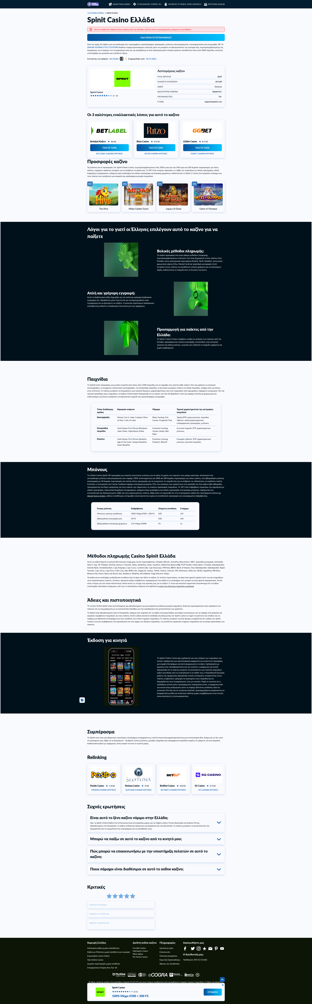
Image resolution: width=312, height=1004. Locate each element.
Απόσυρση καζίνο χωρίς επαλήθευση (103, 948)
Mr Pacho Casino (140, 957)
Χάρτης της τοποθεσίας (169, 963)
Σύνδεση (213, 992)
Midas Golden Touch (138, 208)
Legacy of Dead (173, 208)
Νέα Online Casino (95, 960)
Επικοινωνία (165, 952)
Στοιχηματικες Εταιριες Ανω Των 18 (102, 967)
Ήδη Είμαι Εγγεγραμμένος (156, 37)
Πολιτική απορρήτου (168, 956)
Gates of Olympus (208, 208)
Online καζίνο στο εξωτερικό (102, 47)
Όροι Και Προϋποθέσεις (170, 960)
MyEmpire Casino (140, 951)
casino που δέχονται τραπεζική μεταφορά (176, 586)
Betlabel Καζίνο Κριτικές (109, 153)
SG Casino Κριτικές (208, 790)
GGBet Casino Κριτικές (202, 153)
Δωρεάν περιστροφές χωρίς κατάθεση (103, 963)
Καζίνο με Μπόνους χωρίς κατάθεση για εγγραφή (108, 952)
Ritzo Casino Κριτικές (156, 153)
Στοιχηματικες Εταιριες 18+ (149, 4)
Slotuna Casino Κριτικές (139, 790)
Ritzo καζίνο (138, 954)
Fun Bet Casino (139, 948)
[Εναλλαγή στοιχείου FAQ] (219, 823)
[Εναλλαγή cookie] (82, 700)
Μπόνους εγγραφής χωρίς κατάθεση (184, 4)
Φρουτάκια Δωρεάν (216, 4)
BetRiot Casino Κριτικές (173, 790)
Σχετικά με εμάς (166, 948)
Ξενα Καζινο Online (95, 13)
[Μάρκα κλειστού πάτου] (223, 985)
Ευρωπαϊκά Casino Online (98, 956)
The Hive (103, 208)
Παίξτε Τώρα (109, 147)
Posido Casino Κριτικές (103, 790)
